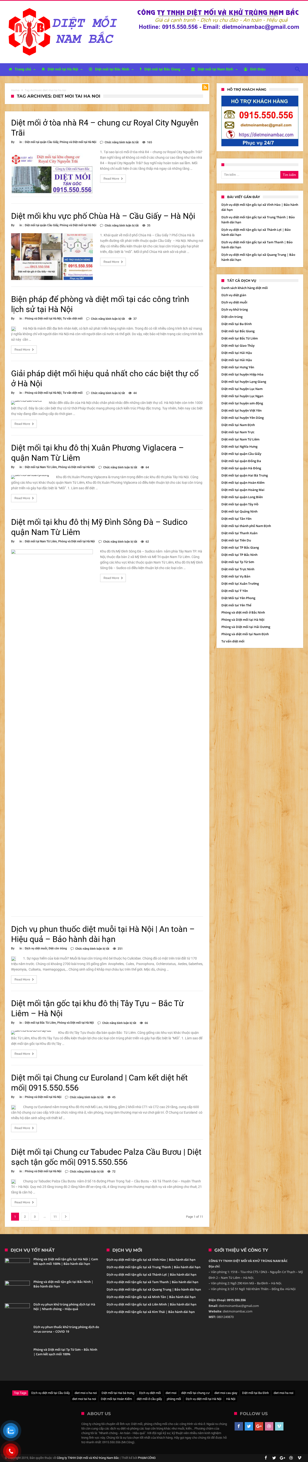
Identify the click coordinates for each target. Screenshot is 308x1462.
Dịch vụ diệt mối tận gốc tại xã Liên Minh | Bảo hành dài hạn (151, 1304)
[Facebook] (239, 1426)
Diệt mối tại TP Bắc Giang (240, 547)
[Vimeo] (279, 1426)
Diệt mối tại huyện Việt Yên (241, 410)
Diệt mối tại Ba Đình (236, 324)
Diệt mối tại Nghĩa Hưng (239, 446)
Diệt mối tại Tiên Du (236, 540)
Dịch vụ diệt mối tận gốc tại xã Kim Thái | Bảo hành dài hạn (151, 1312)
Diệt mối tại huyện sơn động (242, 403)
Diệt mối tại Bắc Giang (238, 331)
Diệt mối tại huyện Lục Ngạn (242, 396)
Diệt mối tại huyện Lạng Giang (243, 381)
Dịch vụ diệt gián (233, 295)
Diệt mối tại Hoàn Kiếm (116, 1399)
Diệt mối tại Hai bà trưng (118, 1393)
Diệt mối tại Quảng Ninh (239, 511)
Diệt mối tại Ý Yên (234, 591)
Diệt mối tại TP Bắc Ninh (239, 554)
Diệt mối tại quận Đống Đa (241, 461)
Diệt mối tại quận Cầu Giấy (41, 142)
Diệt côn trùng (58, 948)
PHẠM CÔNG (147, 1458)
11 (55, 1216)
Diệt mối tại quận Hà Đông (241, 468)
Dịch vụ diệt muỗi (36, 948)
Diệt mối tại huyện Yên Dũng (242, 417)
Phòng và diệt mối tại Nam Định (245, 634)
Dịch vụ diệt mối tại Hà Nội (203, 1399)
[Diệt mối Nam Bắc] (64, 8)
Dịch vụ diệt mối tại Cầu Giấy (50, 1393)
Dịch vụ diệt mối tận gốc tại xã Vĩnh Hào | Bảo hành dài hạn (151, 1259)
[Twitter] (249, 1426)
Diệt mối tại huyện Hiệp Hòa (242, 374)
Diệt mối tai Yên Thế (236, 605)
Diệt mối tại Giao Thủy (238, 345)
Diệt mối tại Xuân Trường (240, 583)
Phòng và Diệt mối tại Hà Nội (78, 142)
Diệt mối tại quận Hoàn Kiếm (242, 482)
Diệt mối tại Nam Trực (237, 432)
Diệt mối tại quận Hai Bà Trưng (244, 475)
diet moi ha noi (283, 1393)
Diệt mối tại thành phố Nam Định (246, 526)
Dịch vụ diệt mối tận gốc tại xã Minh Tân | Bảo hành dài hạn (151, 1297)
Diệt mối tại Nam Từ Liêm (41, 467)
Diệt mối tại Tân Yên (236, 518)
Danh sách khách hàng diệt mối (244, 288)
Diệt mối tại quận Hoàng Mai (242, 490)
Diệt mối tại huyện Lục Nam (242, 389)
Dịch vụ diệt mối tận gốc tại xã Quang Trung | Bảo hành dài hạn (154, 1289)
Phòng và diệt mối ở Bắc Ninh (243, 612)
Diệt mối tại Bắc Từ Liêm (40, 1022)
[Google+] (259, 1426)
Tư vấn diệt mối (73, 318)
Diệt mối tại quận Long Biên (242, 497)
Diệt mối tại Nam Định (238, 425)
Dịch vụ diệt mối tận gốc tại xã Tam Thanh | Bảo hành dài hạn (152, 1282)
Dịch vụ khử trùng (234, 309)
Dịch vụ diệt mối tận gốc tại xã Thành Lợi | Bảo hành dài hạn (151, 1274)
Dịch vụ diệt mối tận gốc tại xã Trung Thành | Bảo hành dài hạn (153, 1267)
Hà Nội (230, 1399)
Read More (111, 178)
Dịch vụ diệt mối (150, 1393)
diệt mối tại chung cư (195, 1393)
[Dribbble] (269, 1426)
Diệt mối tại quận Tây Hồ (239, 504)
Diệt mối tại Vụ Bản (235, 576)
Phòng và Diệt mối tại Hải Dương (245, 627)
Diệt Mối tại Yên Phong (238, 598)
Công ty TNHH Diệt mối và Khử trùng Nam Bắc (88, 1458)
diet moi (171, 1393)
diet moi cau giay (225, 1393)
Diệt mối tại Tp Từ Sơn (237, 562)
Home (15, 90)
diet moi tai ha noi (84, 1399)
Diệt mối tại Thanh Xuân (239, 533)
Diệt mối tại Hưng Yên (237, 367)
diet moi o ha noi (86, 1393)
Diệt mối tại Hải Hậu (236, 353)
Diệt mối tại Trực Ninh (237, 569)
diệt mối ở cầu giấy (149, 1399)
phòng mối (174, 1399)
